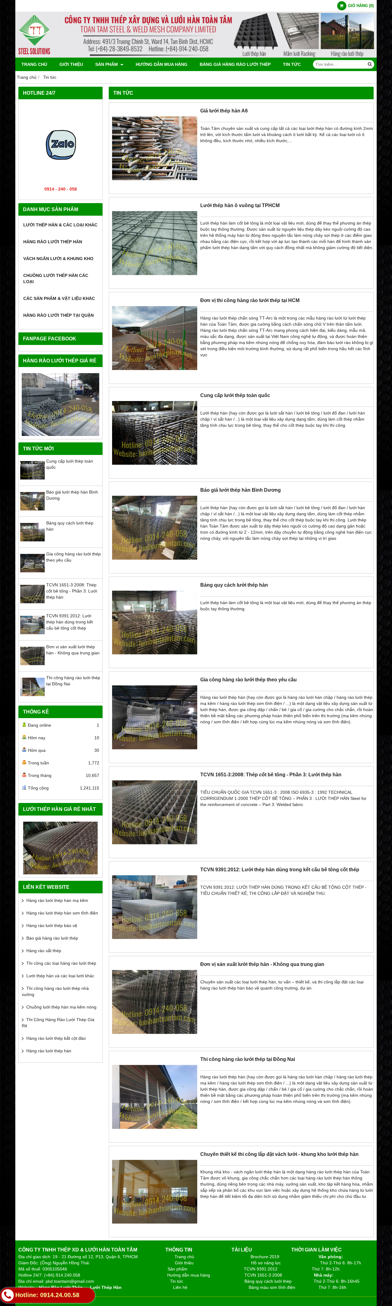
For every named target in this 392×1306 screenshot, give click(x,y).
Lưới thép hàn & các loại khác (60, 224)
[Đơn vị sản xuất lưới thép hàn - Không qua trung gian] (32, 666)
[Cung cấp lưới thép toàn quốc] (32, 481)
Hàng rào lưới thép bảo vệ (51, 925)
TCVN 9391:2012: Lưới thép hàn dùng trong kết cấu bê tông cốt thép (69, 621)
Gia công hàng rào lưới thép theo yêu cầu (248, 679)
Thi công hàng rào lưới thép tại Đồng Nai (247, 1059)
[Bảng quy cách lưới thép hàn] (32, 542)
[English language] (60, 848)
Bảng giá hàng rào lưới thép (235, 64)
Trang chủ (34, 64)
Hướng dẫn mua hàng (161, 64)
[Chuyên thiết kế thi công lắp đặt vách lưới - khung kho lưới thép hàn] (154, 1232)
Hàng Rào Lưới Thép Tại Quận (58, 315)
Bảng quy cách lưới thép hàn (234, 585)
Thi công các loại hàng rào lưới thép (61, 963)
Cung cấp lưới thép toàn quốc (235, 395)
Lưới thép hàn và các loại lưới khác (60, 975)
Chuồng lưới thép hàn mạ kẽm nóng (61, 1007)
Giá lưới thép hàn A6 (224, 110)
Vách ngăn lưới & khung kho (58, 258)
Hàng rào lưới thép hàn (52, 241)
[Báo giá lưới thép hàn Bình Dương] (32, 511)
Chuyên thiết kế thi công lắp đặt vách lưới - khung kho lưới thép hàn (279, 1154)
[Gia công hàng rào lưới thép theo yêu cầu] (32, 573)
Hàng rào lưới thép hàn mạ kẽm (57, 900)
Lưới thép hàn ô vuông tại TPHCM (240, 205)
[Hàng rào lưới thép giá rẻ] (60, 404)
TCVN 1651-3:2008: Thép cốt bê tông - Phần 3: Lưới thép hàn (71, 591)
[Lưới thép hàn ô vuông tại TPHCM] (154, 284)
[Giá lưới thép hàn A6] (154, 189)
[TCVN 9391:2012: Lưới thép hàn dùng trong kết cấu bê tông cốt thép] (32, 635)
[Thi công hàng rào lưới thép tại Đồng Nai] (32, 697)
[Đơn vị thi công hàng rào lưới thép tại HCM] (154, 379)
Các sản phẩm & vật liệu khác (59, 298)
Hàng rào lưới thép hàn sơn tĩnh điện (62, 912)
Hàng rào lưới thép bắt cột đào (56, 1038)
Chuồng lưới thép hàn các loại (55, 278)
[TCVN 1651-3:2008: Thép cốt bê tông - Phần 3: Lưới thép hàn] (32, 604)
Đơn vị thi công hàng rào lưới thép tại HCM (250, 300)
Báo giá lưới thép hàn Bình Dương (240, 490)
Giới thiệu (71, 64)
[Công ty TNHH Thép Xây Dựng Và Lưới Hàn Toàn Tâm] (196, 56)
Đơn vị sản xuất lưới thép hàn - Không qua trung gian (262, 964)
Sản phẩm (107, 64)
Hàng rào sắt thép (43, 950)
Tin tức (292, 64)
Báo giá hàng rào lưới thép (52, 938)
